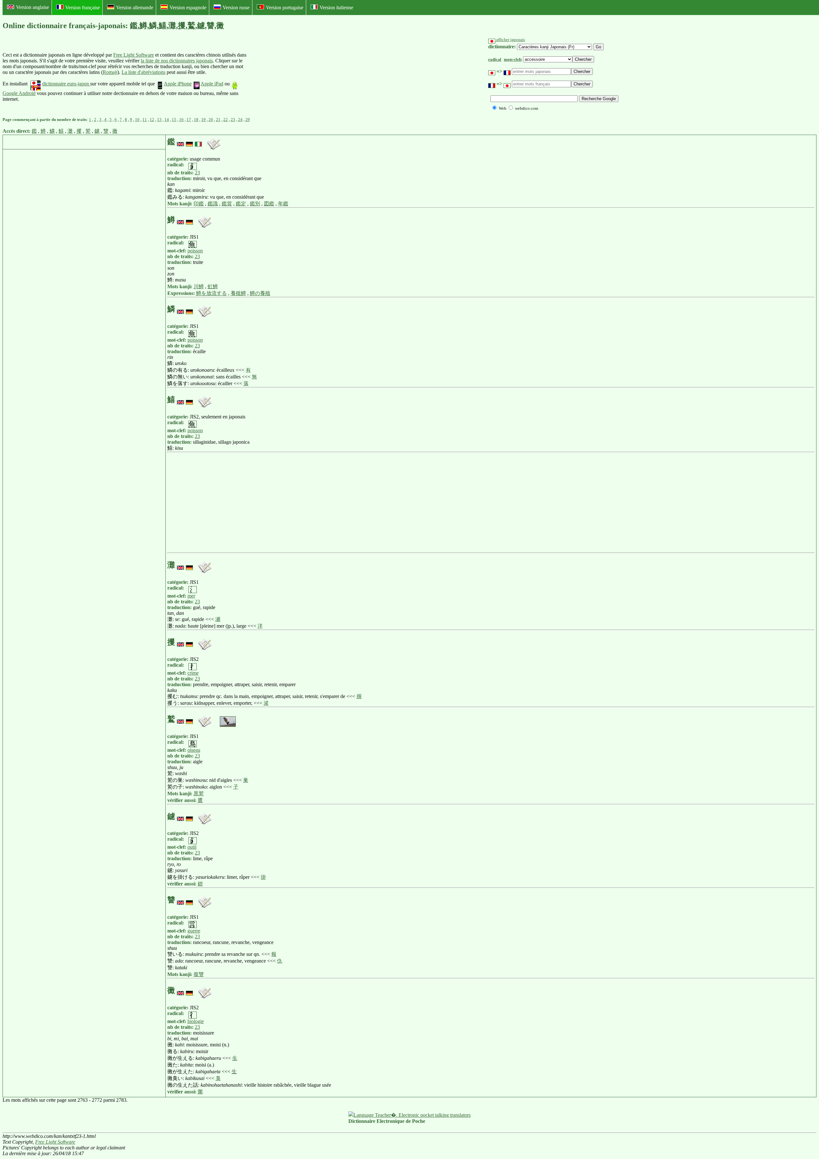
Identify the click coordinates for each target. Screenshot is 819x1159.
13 (159, 119)
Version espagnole (188, 7)
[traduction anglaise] (180, 142)
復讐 (199, 974)
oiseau (193, 750)
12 (152, 119)
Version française (82, 7)
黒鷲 (199, 793)
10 (137, 119)
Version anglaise (32, 7)
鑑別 (255, 203)
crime (193, 673)
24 (240, 119)
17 (189, 119)
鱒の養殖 (260, 293)
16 (181, 119)
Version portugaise (284, 7)
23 (233, 119)
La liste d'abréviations (143, 72)
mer (191, 596)
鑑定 (241, 203)
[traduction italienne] (198, 142)
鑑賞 (227, 203)
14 (166, 119)
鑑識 (213, 203)
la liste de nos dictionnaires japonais (177, 60)
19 (203, 119)
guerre (193, 930)
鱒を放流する (211, 293)
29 (247, 119)
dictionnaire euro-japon (66, 83)
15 (174, 119)
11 (144, 119)
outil (191, 847)
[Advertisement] (295, 77)
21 (218, 119)
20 (211, 119)
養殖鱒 (238, 293)
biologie (195, 1021)
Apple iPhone (178, 83)
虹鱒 (213, 286)
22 (225, 119)
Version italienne (336, 7)
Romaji (110, 72)
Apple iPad (212, 83)
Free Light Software (133, 55)
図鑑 (269, 203)
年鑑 (283, 203)
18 (196, 119)
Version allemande (134, 7)
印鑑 (199, 203)
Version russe (236, 7)
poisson (195, 250)
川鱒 (199, 286)
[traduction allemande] (189, 142)
